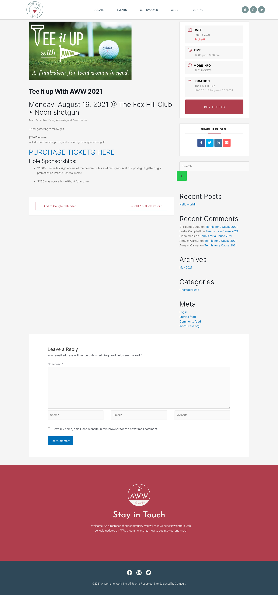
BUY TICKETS (203, 70)
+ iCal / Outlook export (146, 206)
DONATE (99, 9)
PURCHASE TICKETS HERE (72, 152)
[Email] (227, 143)
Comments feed (190, 321)
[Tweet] (210, 143)
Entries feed (187, 317)
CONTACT (199, 9)
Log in (183, 312)
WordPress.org (189, 326)
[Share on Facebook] (201, 143)
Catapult (180, 583)
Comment (55, 364)
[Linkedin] (218, 143)
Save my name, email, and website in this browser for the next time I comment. (105, 429)
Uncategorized (189, 290)
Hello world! (187, 204)
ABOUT (175, 9)
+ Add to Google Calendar (58, 206)
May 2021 (185, 267)
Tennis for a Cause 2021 (221, 226)
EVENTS (122, 9)
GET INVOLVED (149, 9)
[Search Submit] (182, 176)
